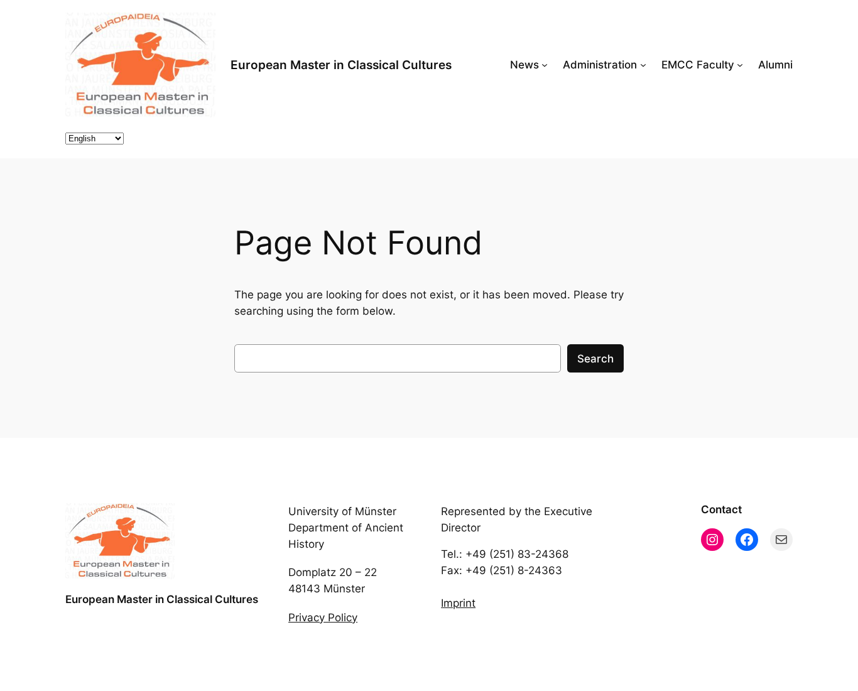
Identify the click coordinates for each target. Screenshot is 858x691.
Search (595, 358)
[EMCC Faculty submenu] (740, 65)
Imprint (458, 603)
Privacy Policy (322, 617)
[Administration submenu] (643, 65)
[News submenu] (544, 65)
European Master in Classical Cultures (341, 64)
